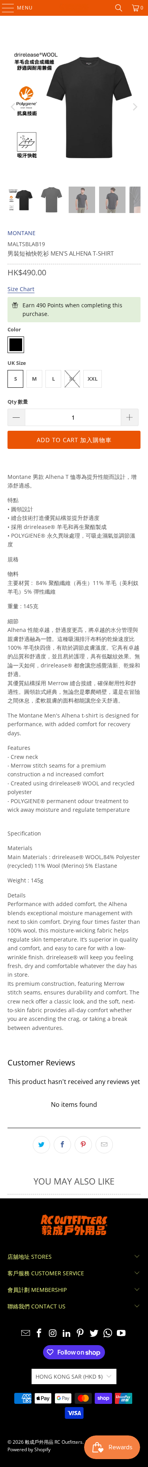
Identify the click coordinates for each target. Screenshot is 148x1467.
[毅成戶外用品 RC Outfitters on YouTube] (121, 1333)
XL (72, 378)
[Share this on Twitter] (41, 1144)
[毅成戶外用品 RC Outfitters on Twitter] (94, 1333)
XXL (92, 378)
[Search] (118, 8)
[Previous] (13, 107)
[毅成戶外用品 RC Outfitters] (74, 8)
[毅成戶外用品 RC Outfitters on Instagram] (53, 1333)
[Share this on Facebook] (62, 1144)
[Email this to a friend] (104, 1144)
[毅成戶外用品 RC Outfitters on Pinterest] (80, 1333)
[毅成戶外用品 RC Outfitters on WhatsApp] (108, 1333)
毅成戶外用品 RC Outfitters (53, 1442)
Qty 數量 (17, 401)
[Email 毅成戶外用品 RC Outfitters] (26, 1333)
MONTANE (21, 233)
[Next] (134, 107)
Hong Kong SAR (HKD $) (69, 1376)
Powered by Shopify (29, 1449)
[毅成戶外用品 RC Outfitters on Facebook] (39, 1333)
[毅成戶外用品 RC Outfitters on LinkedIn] (67, 1333)
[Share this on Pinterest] (83, 1144)
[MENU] (4, 8)
